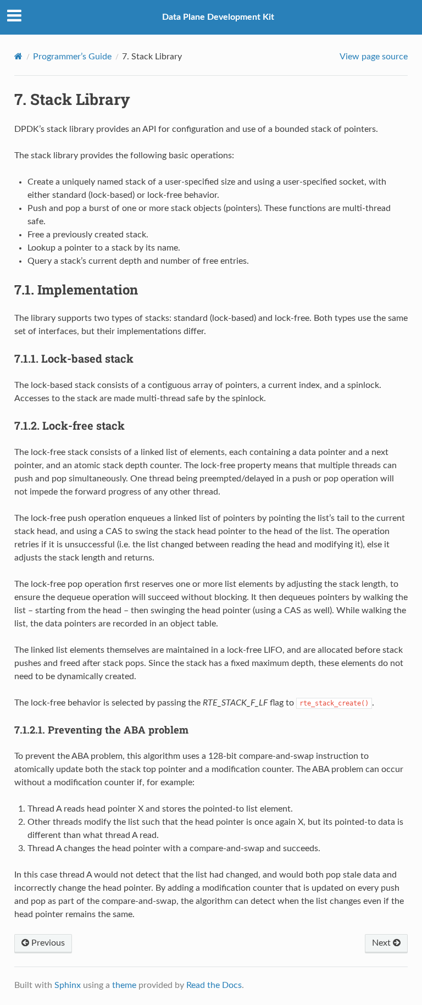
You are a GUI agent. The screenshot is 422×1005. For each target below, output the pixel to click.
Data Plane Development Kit (218, 17)
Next (382, 943)
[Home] (18, 56)
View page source (374, 56)
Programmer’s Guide (72, 56)
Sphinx (67, 985)
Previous (47, 943)
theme (124, 985)
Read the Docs (214, 985)
